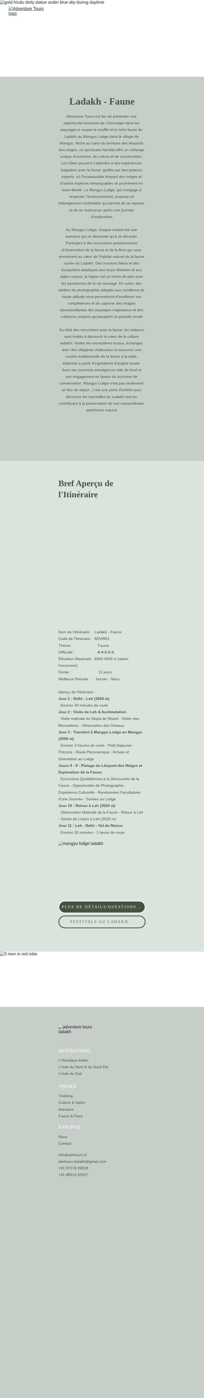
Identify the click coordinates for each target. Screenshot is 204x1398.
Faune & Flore (70, 1116)
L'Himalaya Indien (73, 1060)
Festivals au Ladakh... (102, 922)
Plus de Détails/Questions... (102, 907)
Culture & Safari (71, 1102)
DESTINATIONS (74, 1051)
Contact (64, 1143)
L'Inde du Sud (70, 1073)
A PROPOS (69, 1127)
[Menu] (192, 13)
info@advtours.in (72, 1155)
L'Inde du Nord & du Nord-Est (83, 1067)
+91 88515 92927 (73, 1175)
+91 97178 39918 (73, 1168)
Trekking (65, 1096)
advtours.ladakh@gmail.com (82, 1161)
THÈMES (67, 1086)
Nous (62, 1137)
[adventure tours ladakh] (79, 1032)
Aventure (66, 1109)
